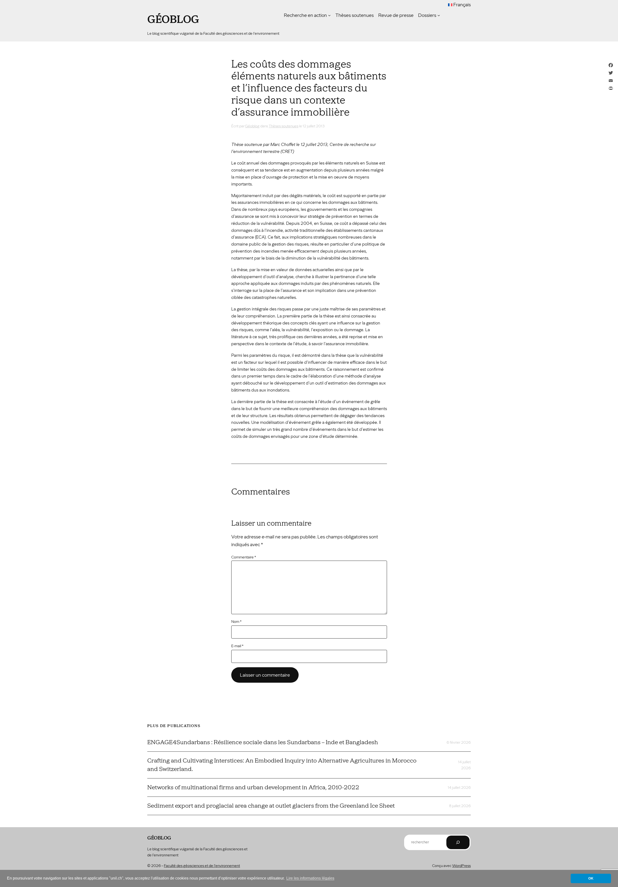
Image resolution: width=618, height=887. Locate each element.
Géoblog (173, 19)
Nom (236, 621)
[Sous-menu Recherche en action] (329, 15)
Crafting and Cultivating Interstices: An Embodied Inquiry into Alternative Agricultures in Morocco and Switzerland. (281, 765)
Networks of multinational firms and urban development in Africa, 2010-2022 (253, 787)
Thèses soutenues (283, 126)
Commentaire (243, 557)
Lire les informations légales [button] (310, 878)
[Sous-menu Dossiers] (438, 15)
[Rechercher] (458, 842)
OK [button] (590, 878)
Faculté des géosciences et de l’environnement (202, 865)
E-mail (237, 646)
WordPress (461, 865)
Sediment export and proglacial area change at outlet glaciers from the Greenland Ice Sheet (271, 805)
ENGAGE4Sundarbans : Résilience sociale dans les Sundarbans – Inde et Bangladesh (262, 742)
